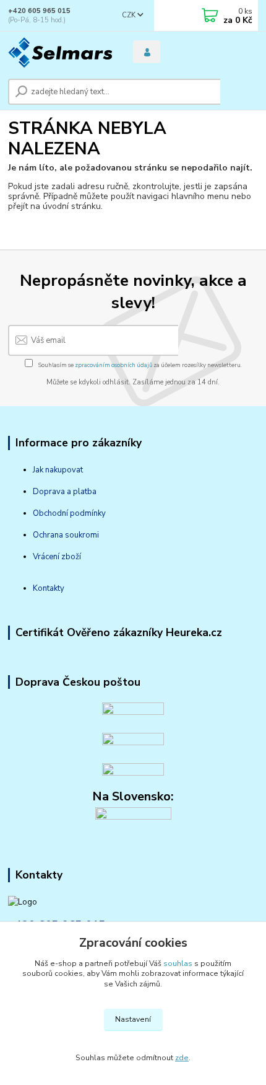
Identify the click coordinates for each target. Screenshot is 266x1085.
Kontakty (48, 588)
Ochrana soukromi (66, 535)
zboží (70, 556)
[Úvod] (60, 52)
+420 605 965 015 (39, 11)
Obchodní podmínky (69, 513)
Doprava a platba (65, 491)
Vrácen (45, 556)
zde (182, 1058)
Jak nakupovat (58, 470)
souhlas (177, 963)
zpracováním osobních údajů (113, 365)
